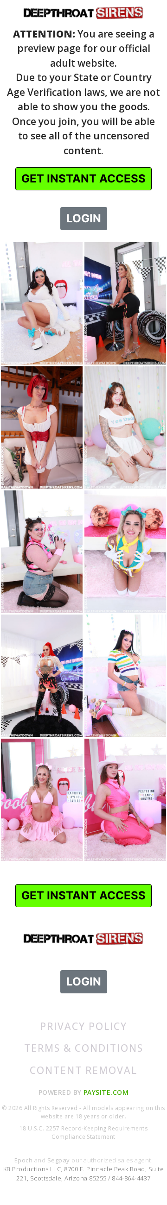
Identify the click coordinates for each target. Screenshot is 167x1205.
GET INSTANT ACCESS (83, 178)
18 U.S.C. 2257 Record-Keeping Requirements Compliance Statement (83, 1132)
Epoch (24, 1160)
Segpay (59, 1160)
